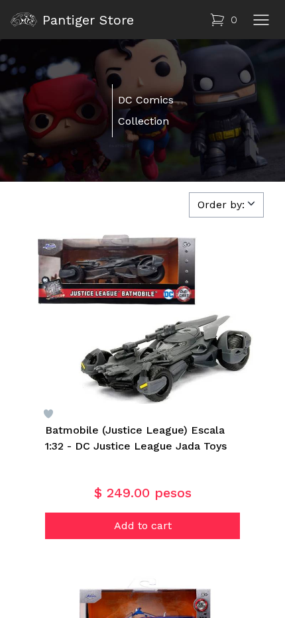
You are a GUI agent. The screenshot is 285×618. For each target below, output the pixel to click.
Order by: (221, 204)
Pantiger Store (88, 20)
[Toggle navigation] (261, 20)
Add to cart (143, 525)
